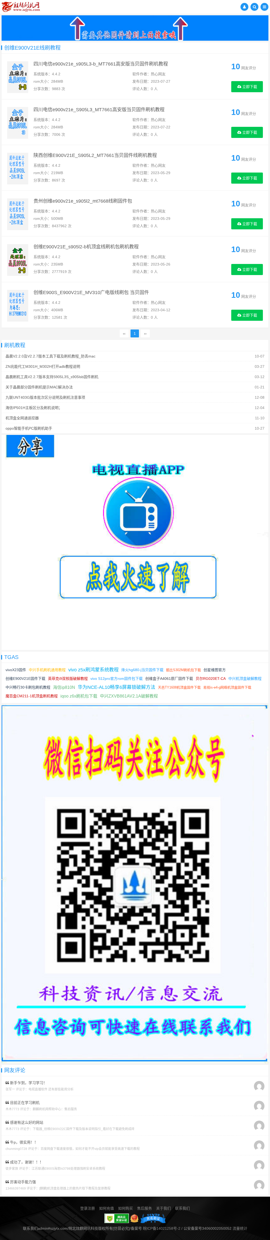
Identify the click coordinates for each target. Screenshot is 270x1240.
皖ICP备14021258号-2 (161, 1228)
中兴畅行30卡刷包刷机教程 (28, 687)
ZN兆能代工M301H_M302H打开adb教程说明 (43, 366)
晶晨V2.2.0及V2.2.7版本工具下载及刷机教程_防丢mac (50, 356)
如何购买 (125, 1208)
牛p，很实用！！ (23, 1142)
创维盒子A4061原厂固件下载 (169, 678)
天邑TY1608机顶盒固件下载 (179, 687)
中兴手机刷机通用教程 (47, 670)
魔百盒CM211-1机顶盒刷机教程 (32, 696)
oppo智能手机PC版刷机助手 (29, 428)
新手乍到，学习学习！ (28, 1083)
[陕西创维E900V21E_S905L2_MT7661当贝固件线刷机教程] (17, 168)
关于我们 (163, 1208)
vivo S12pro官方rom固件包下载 (116, 678)
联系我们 (182, 1208)
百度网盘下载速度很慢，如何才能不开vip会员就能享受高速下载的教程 (90, 1149)
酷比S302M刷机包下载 (183, 670)
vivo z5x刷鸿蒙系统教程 (93, 669)
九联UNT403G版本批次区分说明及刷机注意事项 (45, 397)
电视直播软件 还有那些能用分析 (51, 1089)
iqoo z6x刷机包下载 (78, 696)
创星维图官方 (215, 670)
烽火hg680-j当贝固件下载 (142, 670)
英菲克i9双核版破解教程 (68, 678)
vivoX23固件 (16, 670)
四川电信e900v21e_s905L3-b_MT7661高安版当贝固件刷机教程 (100, 64)
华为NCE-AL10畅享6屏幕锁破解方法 (116, 687)
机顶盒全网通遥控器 (22, 418)
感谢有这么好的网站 (26, 1122)
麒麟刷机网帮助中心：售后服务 (55, 1109)
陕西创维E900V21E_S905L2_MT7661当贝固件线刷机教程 (95, 155)
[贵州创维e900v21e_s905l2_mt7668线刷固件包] (17, 214)
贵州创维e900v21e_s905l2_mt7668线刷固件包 (82, 201)
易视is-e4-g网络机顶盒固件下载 (227, 687)
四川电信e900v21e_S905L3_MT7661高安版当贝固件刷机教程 (99, 109)
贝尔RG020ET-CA (211, 678)
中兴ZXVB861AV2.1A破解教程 (129, 696)
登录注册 (87, 1208)
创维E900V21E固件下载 (25, 678)
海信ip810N (64, 687)
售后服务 (144, 1208)
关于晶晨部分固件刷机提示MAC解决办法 (39, 387)
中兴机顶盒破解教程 (245, 678)
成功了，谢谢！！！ (26, 1162)
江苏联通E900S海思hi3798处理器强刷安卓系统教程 (68, 1169)
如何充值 (106, 1208)
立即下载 (249, 87)
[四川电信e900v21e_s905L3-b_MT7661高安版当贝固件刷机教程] (17, 77)
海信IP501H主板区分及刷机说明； (34, 408)
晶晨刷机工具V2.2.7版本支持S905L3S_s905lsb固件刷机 (52, 377)
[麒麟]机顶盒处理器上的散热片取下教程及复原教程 (74, 1188)
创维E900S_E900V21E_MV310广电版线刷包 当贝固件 (91, 292)
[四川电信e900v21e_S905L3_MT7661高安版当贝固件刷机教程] (17, 122)
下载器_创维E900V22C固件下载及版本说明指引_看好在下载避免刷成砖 (83, 1129)
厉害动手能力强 (22, 1182)
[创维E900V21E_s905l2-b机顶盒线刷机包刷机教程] (17, 260)
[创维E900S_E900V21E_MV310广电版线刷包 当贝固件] (17, 305)
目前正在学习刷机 (24, 1102)
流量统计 (240, 1228)
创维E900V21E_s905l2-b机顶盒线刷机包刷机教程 (86, 246)
